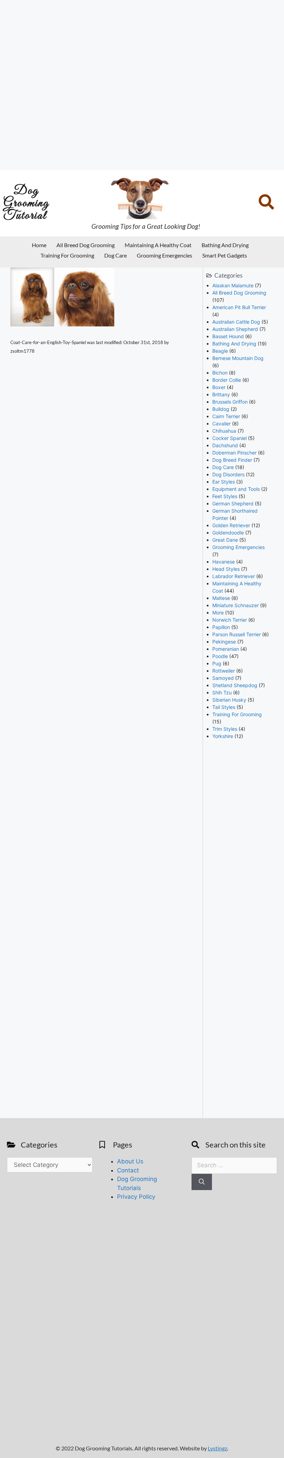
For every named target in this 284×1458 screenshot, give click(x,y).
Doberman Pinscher (234, 453)
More (218, 612)
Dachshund (225, 445)
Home (39, 245)
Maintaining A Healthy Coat (158, 245)
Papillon (221, 627)
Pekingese (224, 642)
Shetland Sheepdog (234, 685)
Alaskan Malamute (233, 285)
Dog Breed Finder (232, 460)
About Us (130, 1161)
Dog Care (115, 255)
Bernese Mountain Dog (238, 358)
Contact (128, 1170)
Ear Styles (223, 482)
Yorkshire (222, 736)
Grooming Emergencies (164, 255)
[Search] (202, 1182)
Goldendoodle (228, 533)
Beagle (220, 351)
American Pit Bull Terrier (239, 307)
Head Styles (226, 569)
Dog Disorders (228, 474)
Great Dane (225, 540)
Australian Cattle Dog (236, 322)
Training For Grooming (67, 255)
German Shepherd (233, 503)
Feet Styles (224, 496)
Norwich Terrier (229, 620)
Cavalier (221, 423)
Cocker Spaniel (229, 438)
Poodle (220, 656)
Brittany (221, 394)
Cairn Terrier (226, 416)
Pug (216, 663)
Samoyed (223, 678)
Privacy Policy (136, 1196)
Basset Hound (228, 336)
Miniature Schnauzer (235, 605)
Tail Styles (223, 707)
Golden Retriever (231, 525)
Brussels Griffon (230, 402)
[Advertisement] (142, 85)
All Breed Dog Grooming (85, 245)
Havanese (223, 562)
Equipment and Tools (236, 489)
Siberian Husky (229, 700)
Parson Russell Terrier (236, 634)
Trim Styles (224, 729)
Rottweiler (223, 671)
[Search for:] (234, 1165)
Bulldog (220, 409)
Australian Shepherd (235, 329)
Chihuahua (224, 431)
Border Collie (226, 380)
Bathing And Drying (225, 245)
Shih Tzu (222, 692)
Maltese (221, 598)
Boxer (218, 387)
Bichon (220, 373)
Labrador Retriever (233, 576)
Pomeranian (225, 649)
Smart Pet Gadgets (224, 255)
